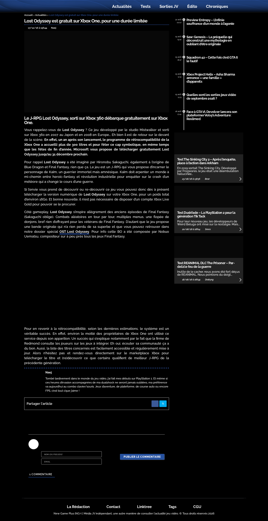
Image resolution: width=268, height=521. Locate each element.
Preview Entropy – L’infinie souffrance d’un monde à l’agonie (210, 22)
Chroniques (217, 6)
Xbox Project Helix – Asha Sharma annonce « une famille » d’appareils (211, 78)
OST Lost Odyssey (74, 232)
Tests (146, 6)
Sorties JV (169, 6)
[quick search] (236, 6)
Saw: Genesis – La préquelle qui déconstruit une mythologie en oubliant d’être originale (209, 40)
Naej (48, 372)
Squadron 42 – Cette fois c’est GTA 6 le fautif (212, 59)
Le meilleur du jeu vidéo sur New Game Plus (44, 6)
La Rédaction (78, 507)
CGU (197, 507)
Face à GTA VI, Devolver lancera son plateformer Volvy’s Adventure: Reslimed (212, 115)
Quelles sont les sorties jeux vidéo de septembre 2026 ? (211, 96)
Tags (172, 507)
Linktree (144, 507)
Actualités (122, 6)
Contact (113, 507)
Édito (192, 6)
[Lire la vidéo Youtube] (96, 282)
